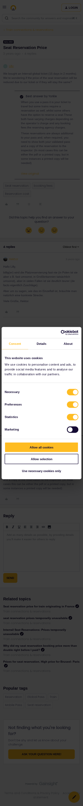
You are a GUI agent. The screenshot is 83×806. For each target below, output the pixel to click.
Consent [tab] (15, 343)
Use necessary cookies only (41, 470)
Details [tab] (42, 343)
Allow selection (41, 459)
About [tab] (68, 343)
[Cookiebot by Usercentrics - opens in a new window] (60, 332)
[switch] (72, 404)
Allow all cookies (41, 447)
